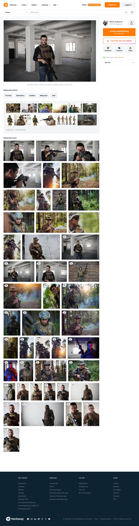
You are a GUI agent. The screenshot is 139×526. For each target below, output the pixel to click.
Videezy (21, 490)
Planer (84, 5)
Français (116, 496)
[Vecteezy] (6, 5)
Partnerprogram (55, 490)
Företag (21, 493)
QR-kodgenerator (24, 509)
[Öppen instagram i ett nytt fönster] (32, 519)
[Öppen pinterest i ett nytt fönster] (39, 519)
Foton (24, 5)
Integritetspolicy (105, 519)
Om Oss (82, 490)
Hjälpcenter (83, 483)
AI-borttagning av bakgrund (28, 506)
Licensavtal (53, 483)
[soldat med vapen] (50, 370)
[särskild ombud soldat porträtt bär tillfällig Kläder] (19, 151)
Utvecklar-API (23, 499)
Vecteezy (21, 486)
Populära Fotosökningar (58, 496)
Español (116, 486)
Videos (33, 5)
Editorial (45, 5)
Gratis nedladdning (119, 32)
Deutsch (116, 493)
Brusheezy (22, 483)
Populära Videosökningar (58, 499)
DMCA (51, 486)
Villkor (96, 519)
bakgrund (43, 95)
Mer (54, 5)
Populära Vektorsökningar (58, 493)
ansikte (32, 95)
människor (20, 95)
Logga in (128, 5)
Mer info (107, 62)
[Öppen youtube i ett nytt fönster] (49, 519)
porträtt (8, 95)
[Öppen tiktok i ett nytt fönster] (42, 519)
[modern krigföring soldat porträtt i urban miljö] (23, 391)
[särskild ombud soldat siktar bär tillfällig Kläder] (51, 151)
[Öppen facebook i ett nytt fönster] (28, 519)
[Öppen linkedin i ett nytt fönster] (35, 519)
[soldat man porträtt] (51, 175)
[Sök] (126, 12)
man (53, 95)
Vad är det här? (119, 57)
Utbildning (22, 496)
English (116, 483)
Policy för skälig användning (122, 519)
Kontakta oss (83, 486)
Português (117, 490)
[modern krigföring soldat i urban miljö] (83, 348)
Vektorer (13, 5)
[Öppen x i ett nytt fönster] (46, 519)
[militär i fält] (12, 323)
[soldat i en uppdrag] (44, 200)
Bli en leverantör (85, 493)
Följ (131, 24)
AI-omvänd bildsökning (26, 502)
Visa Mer (87, 120)
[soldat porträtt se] (84, 271)
